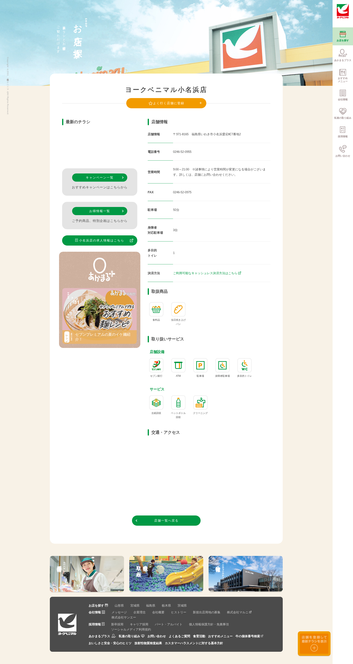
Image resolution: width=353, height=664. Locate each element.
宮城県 (135, 605)
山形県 (119, 605)
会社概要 (158, 612)
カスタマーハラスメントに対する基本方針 (194, 643)
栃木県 (166, 605)
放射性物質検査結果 (148, 643)
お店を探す (96, 605)
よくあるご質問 (179, 636)
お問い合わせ (156, 636)
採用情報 (95, 624)
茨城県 (182, 605)
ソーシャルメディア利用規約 (131, 629)
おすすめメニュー (220, 636)
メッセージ (119, 612)
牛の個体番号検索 (248, 636)
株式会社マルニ (237, 612)
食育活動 (199, 636)
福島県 (150, 605)
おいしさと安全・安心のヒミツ (110, 643)
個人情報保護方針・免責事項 (209, 624)
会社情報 (95, 612)
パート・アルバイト (168, 624)
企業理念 (139, 612)
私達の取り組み (129, 636)
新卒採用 (117, 624)
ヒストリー (178, 612)
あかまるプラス (99, 636)
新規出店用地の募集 (206, 612)
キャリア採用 (139, 624)
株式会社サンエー (124, 617)
